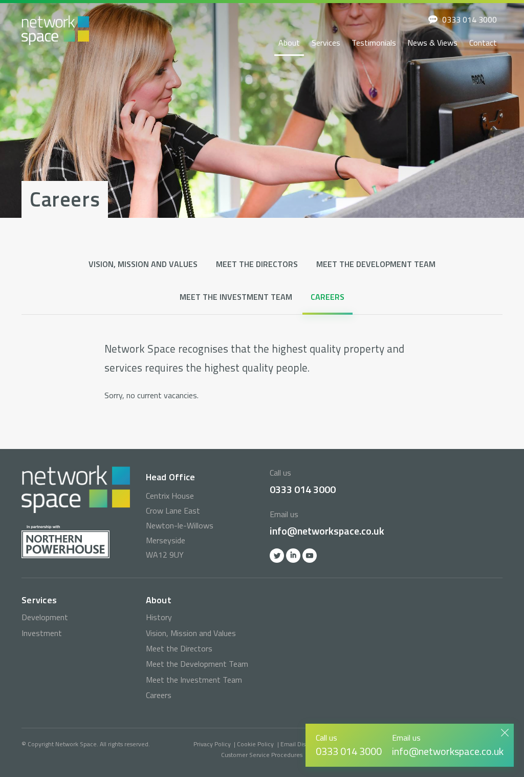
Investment (41, 633)
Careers (327, 297)
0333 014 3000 (469, 19)
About (289, 42)
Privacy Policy (212, 744)
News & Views (432, 42)
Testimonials (374, 42)
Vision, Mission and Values (143, 264)
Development (44, 617)
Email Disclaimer (303, 744)
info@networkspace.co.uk (327, 531)
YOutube (309, 555)
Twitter (277, 555)
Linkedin (293, 555)
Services (326, 42)
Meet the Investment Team (236, 297)
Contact (483, 42)
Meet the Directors (257, 264)
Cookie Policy (255, 744)
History (159, 617)
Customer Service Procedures (261, 755)
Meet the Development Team (375, 264)
